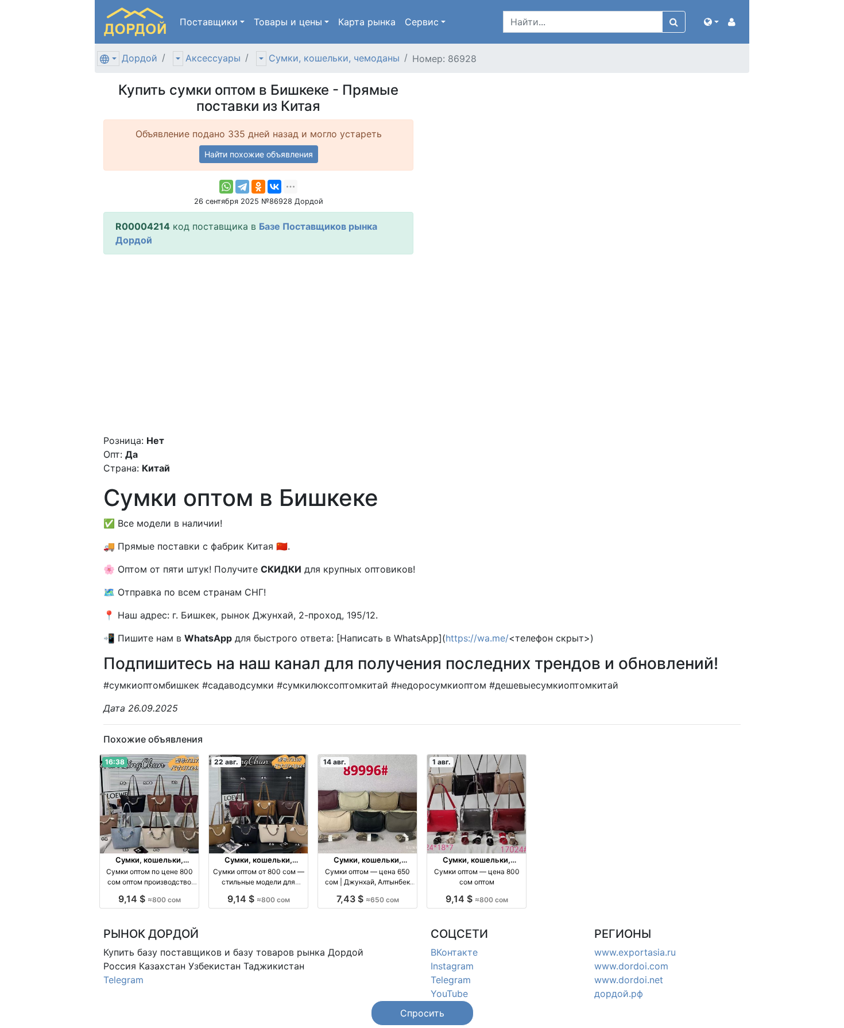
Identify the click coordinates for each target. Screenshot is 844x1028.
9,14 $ (149, 899)
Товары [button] (288, 22)
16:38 (115, 762)
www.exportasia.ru (635, 952)
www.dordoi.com (631, 966)
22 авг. (226, 762)
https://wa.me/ (477, 638)
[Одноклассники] (258, 187)
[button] (711, 21)
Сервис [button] (422, 22)
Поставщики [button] (209, 22)
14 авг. (334, 762)
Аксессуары (213, 58)
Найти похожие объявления (258, 154)
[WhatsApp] (226, 187)
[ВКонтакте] (274, 187)
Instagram (452, 966)
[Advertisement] (258, 344)
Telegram (123, 980)
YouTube (449, 993)
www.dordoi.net (628, 980)
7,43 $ (367, 899)
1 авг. (441, 762)
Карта (367, 22)
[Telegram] (242, 187)
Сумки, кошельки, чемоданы (334, 58)
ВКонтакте (454, 952)
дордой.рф (618, 993)
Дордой (139, 58)
